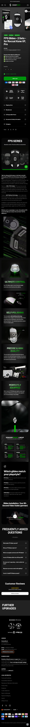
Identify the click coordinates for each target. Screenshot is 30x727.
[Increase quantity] (11, 69)
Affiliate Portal (4, 700)
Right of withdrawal (5, 693)
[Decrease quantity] (5, 69)
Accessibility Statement (6, 680)
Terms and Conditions (6, 678)
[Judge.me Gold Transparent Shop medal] (11, 626)
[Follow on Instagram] (10, 706)
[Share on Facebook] (8, 129)
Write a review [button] (15, 593)
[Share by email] (15, 129)
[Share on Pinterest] (13, 129)
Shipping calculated (12, 49)
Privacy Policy (4, 685)
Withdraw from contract (8, 651)
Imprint (3, 698)
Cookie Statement (5, 690)
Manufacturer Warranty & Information (9, 683)
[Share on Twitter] (11, 129)
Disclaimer (3, 688)
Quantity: (6, 66)
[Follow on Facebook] (2, 706)
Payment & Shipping (5, 695)
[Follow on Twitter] (6, 706)
